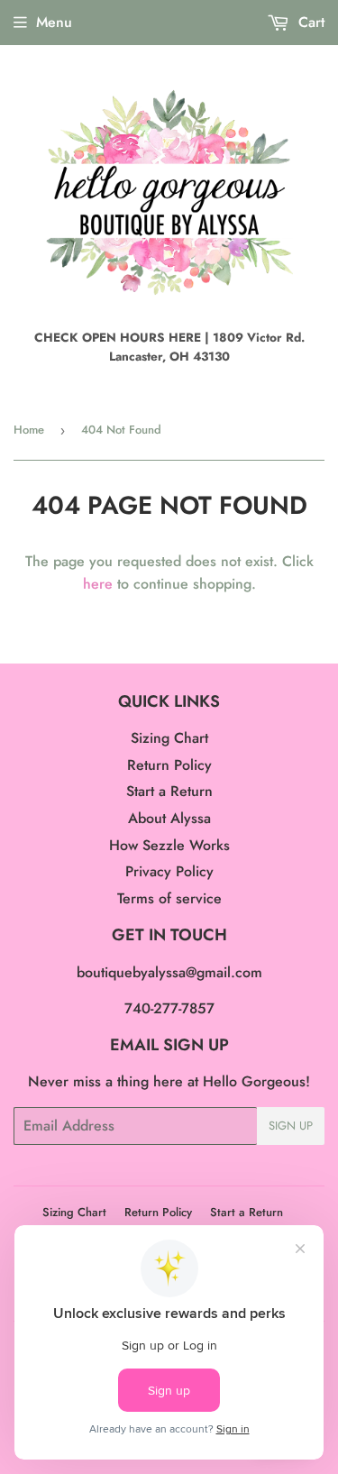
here (98, 583)
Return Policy (169, 765)
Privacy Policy (169, 871)
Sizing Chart (169, 738)
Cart (309, 22)
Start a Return (169, 791)
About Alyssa (169, 818)
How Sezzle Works (169, 845)
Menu (54, 22)
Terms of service (169, 898)
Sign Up (291, 1125)
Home (29, 429)
